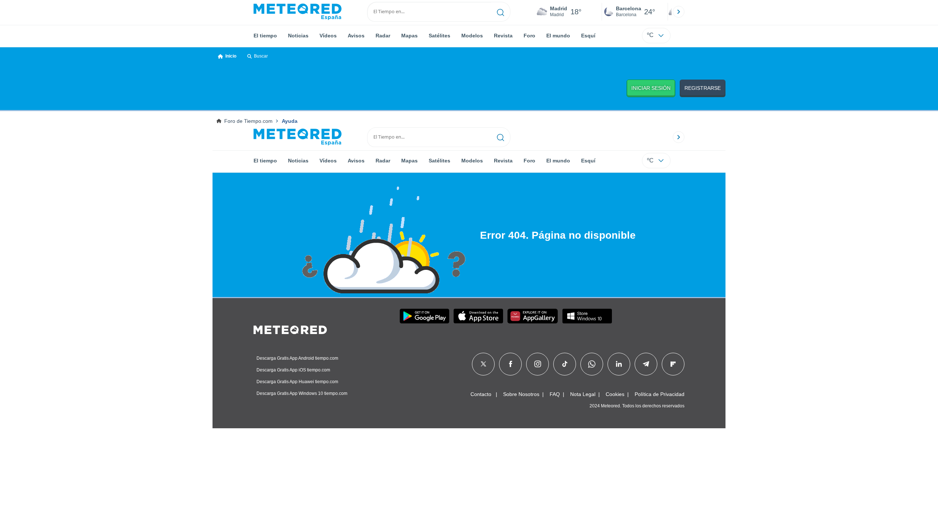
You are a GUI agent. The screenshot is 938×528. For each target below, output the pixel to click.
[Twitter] (483, 364)
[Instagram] (537, 364)
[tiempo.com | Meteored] (290, 328)
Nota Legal (582, 394)
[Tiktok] (565, 364)
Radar (383, 35)
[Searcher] (500, 12)
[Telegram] (646, 364)
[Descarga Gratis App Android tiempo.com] (424, 316)
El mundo (558, 35)
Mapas (409, 35)
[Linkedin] (619, 364)
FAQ (555, 394)
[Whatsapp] (591, 364)
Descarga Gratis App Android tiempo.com (297, 358)
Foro (529, 35)
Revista (503, 35)
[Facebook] (510, 364)
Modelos (472, 35)
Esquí (588, 35)
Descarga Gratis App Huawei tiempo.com (297, 381)
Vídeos (328, 35)
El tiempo (265, 35)
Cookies (615, 394)
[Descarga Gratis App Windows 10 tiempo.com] (587, 316)
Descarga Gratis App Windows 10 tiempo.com (301, 393)
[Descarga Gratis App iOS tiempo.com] (478, 316)
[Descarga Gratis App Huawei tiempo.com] (532, 316)
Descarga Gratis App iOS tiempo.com (293, 370)
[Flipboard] (673, 364)
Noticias (298, 35)
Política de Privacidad (659, 394)
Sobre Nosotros (521, 394)
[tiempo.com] (297, 11)
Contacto (480, 394)
